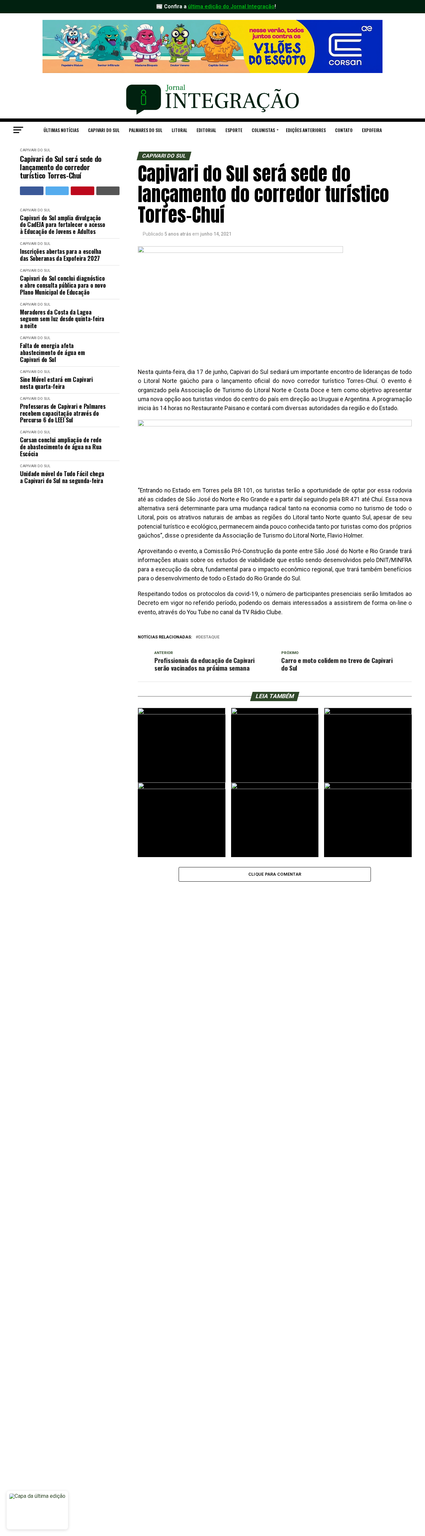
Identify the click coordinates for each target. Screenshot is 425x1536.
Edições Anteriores (306, 129)
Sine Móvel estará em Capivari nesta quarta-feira (56, 383)
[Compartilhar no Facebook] (31, 190)
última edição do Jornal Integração (231, 6)
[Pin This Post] (82, 190)
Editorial (206, 129)
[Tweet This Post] (57, 190)
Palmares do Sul (145, 129)
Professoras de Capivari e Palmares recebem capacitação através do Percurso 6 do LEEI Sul (63, 413)
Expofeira (372, 129)
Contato (344, 129)
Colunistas (263, 129)
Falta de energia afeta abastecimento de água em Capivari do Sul (52, 352)
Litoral (179, 129)
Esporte (233, 129)
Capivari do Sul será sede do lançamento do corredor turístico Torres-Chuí (61, 167)
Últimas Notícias (61, 129)
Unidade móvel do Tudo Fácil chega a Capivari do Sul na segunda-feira (62, 477)
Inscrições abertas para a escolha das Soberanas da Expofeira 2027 (60, 254)
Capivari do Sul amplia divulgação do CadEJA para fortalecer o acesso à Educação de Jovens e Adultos (62, 224)
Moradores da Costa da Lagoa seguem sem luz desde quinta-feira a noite (62, 319)
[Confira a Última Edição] (37, 1510)
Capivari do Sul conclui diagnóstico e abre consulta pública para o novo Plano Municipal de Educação (63, 285)
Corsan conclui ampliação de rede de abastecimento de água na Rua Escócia (61, 446)
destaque (208, 637)
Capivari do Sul (104, 129)
